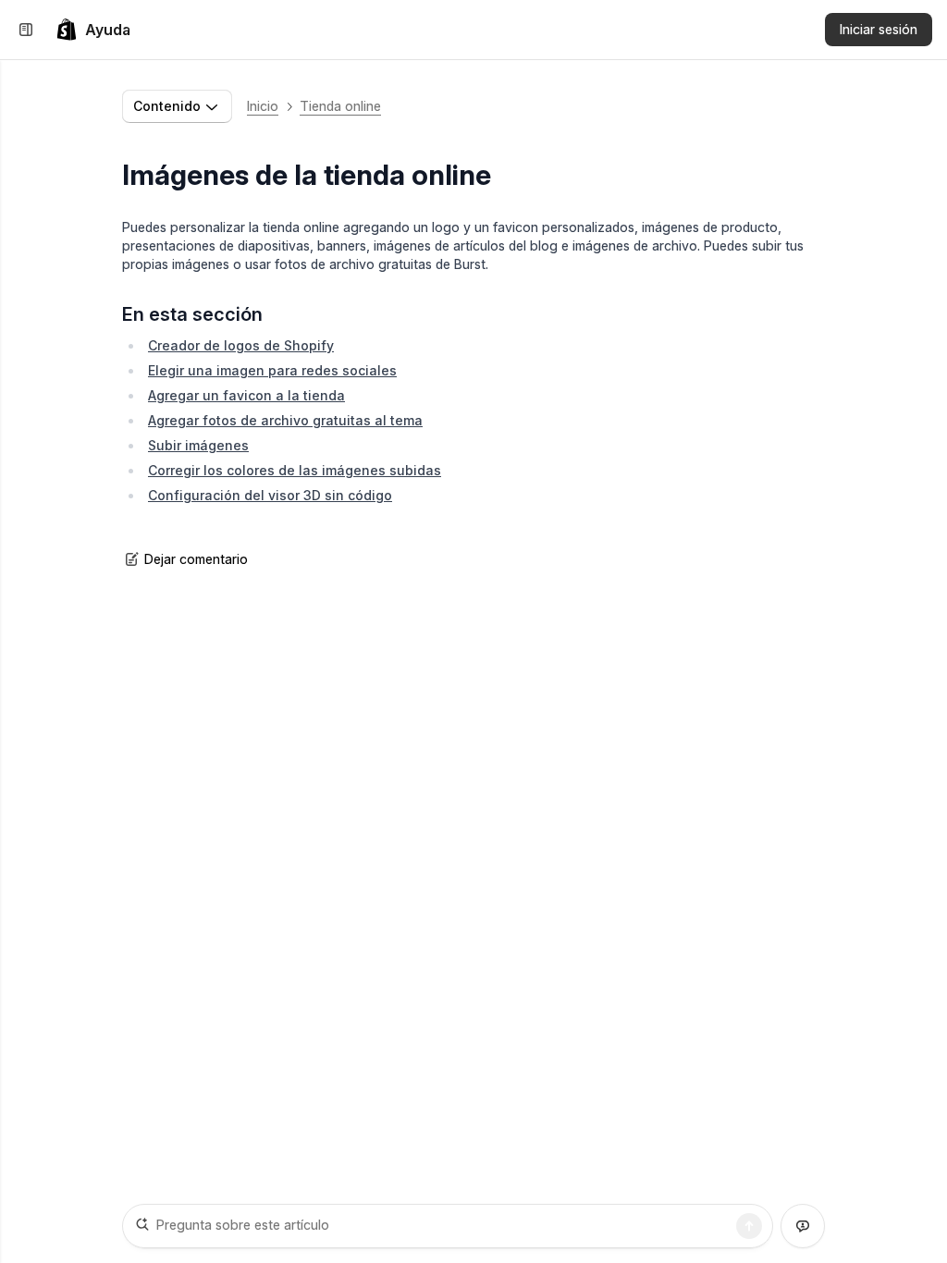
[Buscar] (749, 1226)
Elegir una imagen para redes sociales (272, 370)
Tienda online (340, 106)
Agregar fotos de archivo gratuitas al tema (285, 420)
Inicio (262, 106)
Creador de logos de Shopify (241, 345)
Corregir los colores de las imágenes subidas (294, 470)
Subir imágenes (198, 445)
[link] (92, 29)
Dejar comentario (196, 559)
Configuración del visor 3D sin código (270, 495)
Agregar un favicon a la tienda (246, 395)
